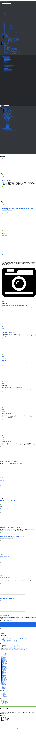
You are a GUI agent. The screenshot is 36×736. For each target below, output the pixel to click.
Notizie (3, 176)
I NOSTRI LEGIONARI (8, 111)
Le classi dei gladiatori (7, 117)
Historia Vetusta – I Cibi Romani (9, 25)
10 (7, 620)
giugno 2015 (4, 673)
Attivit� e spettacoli (5, 13)
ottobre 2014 (4, 681)
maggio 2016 (4, 665)
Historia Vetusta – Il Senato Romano (9, 28)
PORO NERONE (6, 180)
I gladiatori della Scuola (7, 119)
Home (3, 4)
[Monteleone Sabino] (12, 573)
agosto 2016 (4, 664)
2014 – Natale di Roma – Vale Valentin (12, 40)
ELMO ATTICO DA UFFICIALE (9, 50)
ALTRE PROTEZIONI (7, 46)
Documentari (4, 21)
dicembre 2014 (4, 679)
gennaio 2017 (4, 659)
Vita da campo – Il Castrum (8, 18)
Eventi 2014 (6, 35)
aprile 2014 (4, 687)
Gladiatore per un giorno (7, 15)
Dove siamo (6, 11)
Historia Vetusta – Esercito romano (9, 24)
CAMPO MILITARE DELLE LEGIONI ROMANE (12, 536)
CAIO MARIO (6, 138)
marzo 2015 (4, 676)
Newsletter (3, 42)
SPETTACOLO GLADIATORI (9, 14)
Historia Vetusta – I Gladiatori (8, 26)
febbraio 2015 (4, 677)
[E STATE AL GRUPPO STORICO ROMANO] (19, 253)
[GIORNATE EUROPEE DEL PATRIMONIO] (12, 523)
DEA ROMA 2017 (6, 360)
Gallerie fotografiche (7, 37)
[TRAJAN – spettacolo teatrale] (19, 229)
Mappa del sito (6, 12)
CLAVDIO (6, 139)
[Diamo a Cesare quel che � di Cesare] (12, 457)
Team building (6, 17)
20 (8, 620)
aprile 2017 (4, 657)
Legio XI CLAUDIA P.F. (6, 108)
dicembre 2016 (4, 660)
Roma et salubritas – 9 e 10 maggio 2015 (13, 645)
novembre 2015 (4, 669)
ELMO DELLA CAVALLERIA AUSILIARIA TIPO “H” (13, 51)
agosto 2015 (4, 671)
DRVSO (5, 140)
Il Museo (3, 44)
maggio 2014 (4, 686)
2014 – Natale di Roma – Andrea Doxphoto (12, 39)
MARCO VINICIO (7, 143)
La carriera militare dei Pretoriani (9, 131)
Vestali (3, 132)
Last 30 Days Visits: (5, 719)
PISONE (5, 147)
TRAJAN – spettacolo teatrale (9, 236)
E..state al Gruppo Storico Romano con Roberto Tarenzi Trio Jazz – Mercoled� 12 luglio (15, 638)
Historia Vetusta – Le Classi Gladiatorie (10, 30)
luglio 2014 (4, 684)
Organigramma (6, 7)
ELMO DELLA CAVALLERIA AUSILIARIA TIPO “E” (13, 53)
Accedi (3, 700)
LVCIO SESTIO (6, 141)
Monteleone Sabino (5, 577)
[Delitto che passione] (19, 406)
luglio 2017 (4, 654)
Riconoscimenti (6, 9)
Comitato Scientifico (7, 6)
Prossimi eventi (4, 696)
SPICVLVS (7, 120)
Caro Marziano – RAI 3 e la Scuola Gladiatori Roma (15, 305)
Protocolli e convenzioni (7, 8)
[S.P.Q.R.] (12, 475)
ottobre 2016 (4, 662)
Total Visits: (4, 720)
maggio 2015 (4, 674)
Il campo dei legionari (7, 113)
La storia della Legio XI (7, 109)
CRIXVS (7, 126)
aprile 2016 (4, 666)
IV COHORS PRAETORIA (6, 128)
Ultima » (11, 620)
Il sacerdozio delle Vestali (8, 133)
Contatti (5, 10)
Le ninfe (5, 151)
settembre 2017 (4, 653)
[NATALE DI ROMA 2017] (19, 325)
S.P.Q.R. (2, 480)
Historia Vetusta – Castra (7, 22)
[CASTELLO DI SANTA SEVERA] (12, 496)
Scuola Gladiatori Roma (5, 115)
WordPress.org (4, 703)
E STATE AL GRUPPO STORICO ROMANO (13, 260)
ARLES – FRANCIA (5, 615)
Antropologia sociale (5, 153)
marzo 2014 (4, 688)
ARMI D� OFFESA (7, 47)
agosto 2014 (4, 683)
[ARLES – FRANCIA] (12, 611)
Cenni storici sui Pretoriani (8, 129)
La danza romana (6, 152)
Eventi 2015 (6, 36)
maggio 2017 (4, 656)
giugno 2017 (4, 655)
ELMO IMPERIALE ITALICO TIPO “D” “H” (11, 48)
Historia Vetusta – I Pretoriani (8, 27)
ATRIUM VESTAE (7, 135)
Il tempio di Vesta (6, 134)
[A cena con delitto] (19, 434)
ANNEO (5, 137)
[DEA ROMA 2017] (19, 353)
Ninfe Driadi (4, 150)
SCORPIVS (8, 124)
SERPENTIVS (8, 121)
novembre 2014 (4, 680)
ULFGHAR (8, 122)
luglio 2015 (4, 672)
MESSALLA (6, 144)
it (3, 630)
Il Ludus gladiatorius (7, 118)
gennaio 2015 (4, 678)
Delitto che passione (7, 413)
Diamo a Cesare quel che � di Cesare (9, 461)
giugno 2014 (4, 685)
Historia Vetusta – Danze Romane (9, 23)
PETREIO (5, 145)
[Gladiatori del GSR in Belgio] (12, 594)
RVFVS (7, 123)
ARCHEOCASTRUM (5, 43)
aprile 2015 (4, 675)
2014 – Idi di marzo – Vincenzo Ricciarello (12, 38)
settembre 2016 (4, 663)
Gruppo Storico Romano (4, 1)
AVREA (7, 125)
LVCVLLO (6, 142)
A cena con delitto (6, 441)
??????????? (4, 645)
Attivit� (3, 692)
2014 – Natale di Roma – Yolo (10, 41)
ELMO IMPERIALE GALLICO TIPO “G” (10, 49)
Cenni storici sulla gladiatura (8, 116)
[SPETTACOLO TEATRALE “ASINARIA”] (19, 380)
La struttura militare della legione (9, 110)
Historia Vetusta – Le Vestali (8, 33)
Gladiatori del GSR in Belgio (7, 598)
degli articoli (4, 701)
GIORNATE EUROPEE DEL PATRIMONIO (11, 527)
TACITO (5, 149)
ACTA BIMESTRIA (5, 20)
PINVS (5, 146)
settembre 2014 (4, 682)
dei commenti (5, 702)
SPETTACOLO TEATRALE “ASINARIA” (12, 387)
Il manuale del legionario (7, 114)
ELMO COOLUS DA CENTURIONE (10, 52)
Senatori (3, 136)
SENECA (5, 148)
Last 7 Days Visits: (5, 718)
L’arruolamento (6, 112)
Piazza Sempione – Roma (6, 508)
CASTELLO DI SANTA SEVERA (8, 500)
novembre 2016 (4, 661)
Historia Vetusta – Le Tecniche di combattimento (11, 32)
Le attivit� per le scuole (7, 16)
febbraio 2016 (4, 667)
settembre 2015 (4, 670)
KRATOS (7, 127)
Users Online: (4, 717)
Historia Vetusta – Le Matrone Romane (10, 31)
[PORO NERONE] (19, 173)
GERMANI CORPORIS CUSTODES (10, 130)
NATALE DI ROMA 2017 (8, 332)
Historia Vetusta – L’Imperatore (8, 29)
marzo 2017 (4, 658)
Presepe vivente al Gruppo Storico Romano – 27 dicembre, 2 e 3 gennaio (17, 646)
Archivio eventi (4, 34)
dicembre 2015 (4, 668)
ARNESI (5, 45)
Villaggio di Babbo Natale (8, 19)
